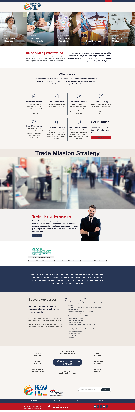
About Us (74, 7)
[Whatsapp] (111, 1)
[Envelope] (110, 1)
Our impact (92, 7)
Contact (107, 7)
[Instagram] (107, 1)
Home (67, 7)
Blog (100, 7)
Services (83, 7)
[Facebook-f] (105, 1)
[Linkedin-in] (108, 1)
